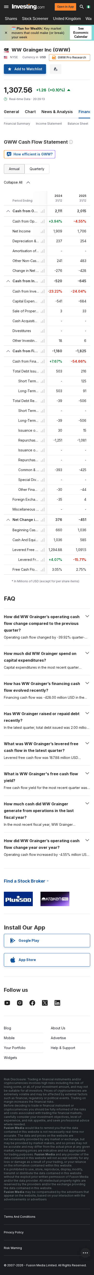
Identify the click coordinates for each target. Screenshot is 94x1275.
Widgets (10, 1058)
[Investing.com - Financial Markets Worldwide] (28, 7)
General (11, 111)
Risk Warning (13, 1248)
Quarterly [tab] (37, 169)
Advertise (58, 1038)
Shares (11, 19)
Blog (7, 1028)
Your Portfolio (15, 1048)
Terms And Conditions (19, 1216)
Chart (30, 111)
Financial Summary (17, 123)
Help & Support (63, 1048)
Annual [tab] (14, 169)
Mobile (9, 1038)
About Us (58, 1028)
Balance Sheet (78, 123)
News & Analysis (57, 111)
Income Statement (49, 123)
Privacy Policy (14, 1232)
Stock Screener (35, 19)
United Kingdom (67, 19)
